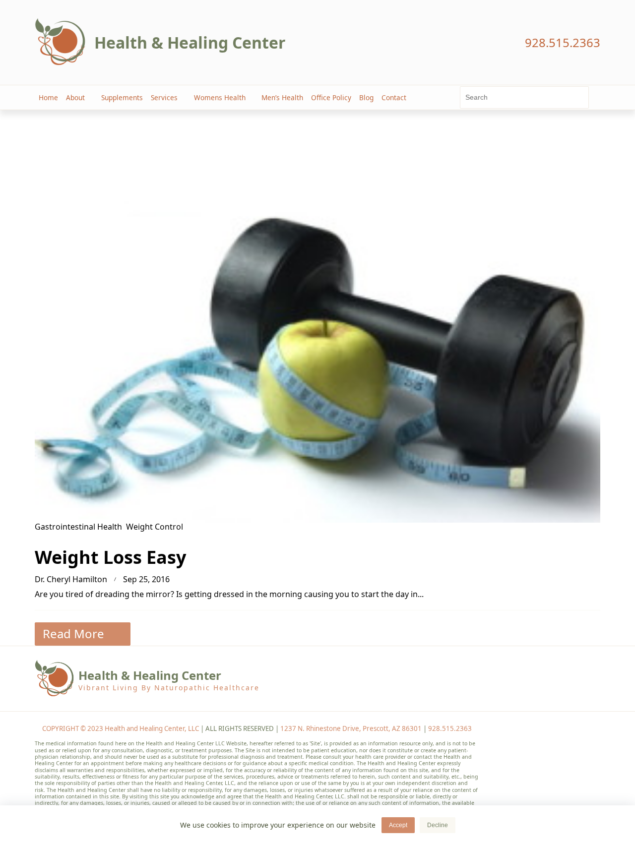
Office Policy (331, 97)
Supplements (122, 97)
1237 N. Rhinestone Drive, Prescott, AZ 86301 (351, 728)
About (75, 97)
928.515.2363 (450, 728)
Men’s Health (282, 97)
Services (164, 97)
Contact (393, 97)
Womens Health (220, 97)
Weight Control (154, 526)
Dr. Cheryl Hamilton (71, 579)
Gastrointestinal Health (78, 526)
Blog (366, 97)
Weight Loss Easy (110, 557)
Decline (437, 825)
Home (48, 97)
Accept (398, 825)
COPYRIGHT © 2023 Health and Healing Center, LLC (120, 728)
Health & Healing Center (190, 42)
